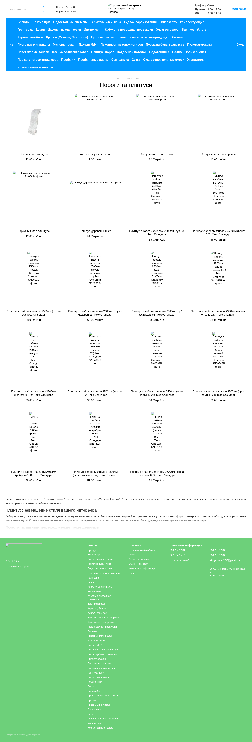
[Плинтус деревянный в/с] (95, 199)
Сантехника (120, 59)
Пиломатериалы (199, 44)
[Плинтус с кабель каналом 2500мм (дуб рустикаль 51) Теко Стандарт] (157, 279)
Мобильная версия (19, 566)
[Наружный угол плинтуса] (34, 199)
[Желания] (226, 45)
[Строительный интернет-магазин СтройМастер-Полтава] (24, 549)
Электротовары (167, 29)
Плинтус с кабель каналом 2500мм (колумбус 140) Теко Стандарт (33, 393)
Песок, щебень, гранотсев (165, 44)
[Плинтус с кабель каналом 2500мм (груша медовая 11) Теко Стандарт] (95, 279)
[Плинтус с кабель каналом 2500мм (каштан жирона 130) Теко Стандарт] (218, 279)
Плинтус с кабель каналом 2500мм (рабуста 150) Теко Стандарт (33, 473)
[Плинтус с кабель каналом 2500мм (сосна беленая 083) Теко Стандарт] (157, 439)
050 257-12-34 (65, 7)
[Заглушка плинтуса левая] (157, 122)
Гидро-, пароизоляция (140, 22)
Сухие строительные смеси (163, 59)
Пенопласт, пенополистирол (122, 44)
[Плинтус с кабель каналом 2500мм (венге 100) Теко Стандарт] (218, 199)
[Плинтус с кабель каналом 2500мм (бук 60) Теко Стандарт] (157, 199)
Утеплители (196, 59)
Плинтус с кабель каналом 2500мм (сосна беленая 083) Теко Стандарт (157, 473)
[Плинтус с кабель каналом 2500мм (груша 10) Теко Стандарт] (34, 279)
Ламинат (178, 37)
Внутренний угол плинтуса (95, 154)
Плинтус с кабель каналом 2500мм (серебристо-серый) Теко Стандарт (95, 473)
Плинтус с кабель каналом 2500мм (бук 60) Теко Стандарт (156, 232)
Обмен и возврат (138, 563)
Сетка (136, 59)
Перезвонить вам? (66, 11)
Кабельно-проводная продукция (129, 29)
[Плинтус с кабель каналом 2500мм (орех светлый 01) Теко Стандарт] (157, 359)
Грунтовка (25, 29)
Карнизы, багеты (194, 29)
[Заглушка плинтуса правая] (218, 122)
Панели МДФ (88, 44)
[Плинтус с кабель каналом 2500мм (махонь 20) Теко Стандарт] (95, 359)
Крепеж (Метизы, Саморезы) (67, 37)
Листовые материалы (34, 44)
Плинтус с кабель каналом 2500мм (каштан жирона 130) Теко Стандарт (218, 313)
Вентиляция (41, 22)
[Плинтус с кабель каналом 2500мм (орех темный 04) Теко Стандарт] (218, 359)
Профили (68, 59)
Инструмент (93, 29)
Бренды (24, 22)
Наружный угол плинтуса (34, 231)
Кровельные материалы (109, 37)
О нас (132, 554)
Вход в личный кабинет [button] (142, 550)
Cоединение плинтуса (34, 154)
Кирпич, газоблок (30, 37)
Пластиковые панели (33, 52)
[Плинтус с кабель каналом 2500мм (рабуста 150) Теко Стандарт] (34, 439)
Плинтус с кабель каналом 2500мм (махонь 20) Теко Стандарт (95, 393)
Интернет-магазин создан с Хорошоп (23, 734)
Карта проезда (218, 575)
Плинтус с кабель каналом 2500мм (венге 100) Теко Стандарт (218, 232)
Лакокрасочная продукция (149, 37)
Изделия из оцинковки (64, 29)
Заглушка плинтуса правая (218, 154)
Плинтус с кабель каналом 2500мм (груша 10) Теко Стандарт (34, 313)
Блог (131, 573)
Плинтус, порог (102, 52)
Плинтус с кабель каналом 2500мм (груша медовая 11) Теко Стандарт (95, 313)
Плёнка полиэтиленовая (70, 52)
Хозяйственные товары (35, 67)
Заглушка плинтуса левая (156, 154)
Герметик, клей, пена (106, 22)
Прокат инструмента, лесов (38, 59)
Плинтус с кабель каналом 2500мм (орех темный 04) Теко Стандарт (218, 393)
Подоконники (159, 52)
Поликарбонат (195, 52)
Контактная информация (142, 568)
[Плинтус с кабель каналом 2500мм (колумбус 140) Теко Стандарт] (34, 359)
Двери (40, 29)
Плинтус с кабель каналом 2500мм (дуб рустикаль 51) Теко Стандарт (156, 313)
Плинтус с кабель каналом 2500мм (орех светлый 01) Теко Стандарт (157, 393)
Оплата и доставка (139, 559)
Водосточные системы (70, 22)
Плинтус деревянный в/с (95, 231)
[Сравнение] (218, 45)
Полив (177, 52)
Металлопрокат (64, 44)
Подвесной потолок (131, 52)
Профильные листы (93, 59)
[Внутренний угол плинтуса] (95, 122)
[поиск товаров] (41, 9)
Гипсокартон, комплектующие (182, 22)
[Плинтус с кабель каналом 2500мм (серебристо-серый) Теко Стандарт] (95, 439)
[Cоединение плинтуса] (34, 122)
